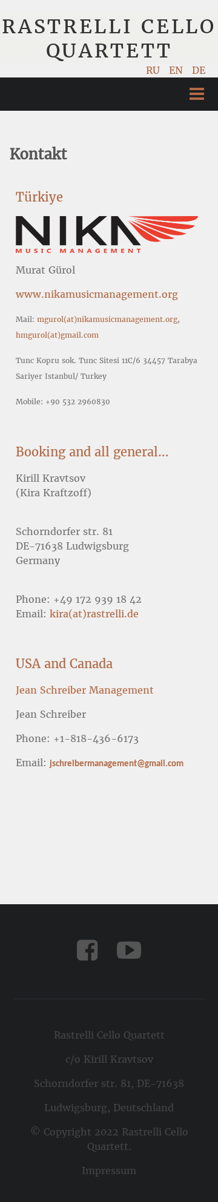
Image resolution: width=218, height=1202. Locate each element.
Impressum (109, 1170)
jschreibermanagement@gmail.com (116, 764)
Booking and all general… (92, 451)
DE (198, 70)
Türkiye (39, 197)
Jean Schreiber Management (85, 690)
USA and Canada (64, 663)
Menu (197, 94)
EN (177, 70)
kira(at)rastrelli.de (94, 614)
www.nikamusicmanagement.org (97, 294)
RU (154, 70)
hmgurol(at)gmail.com (57, 335)
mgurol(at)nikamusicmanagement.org (107, 319)
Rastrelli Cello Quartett (109, 39)
